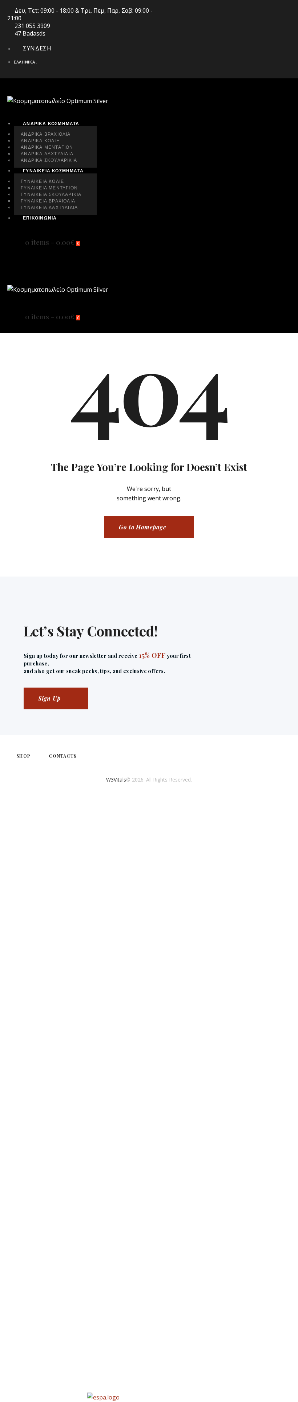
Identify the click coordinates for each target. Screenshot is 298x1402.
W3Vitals (116, 779)
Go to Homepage (142, 527)
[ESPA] (149, 1397)
